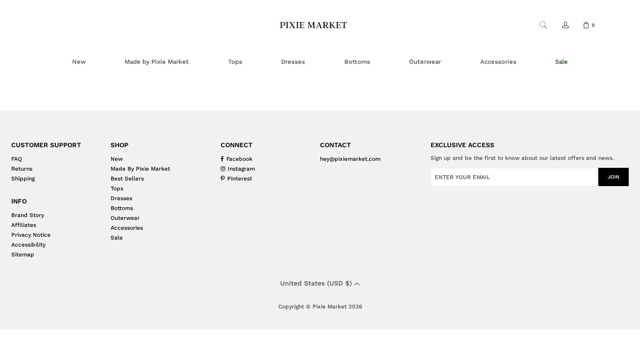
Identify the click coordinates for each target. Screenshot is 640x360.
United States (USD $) (317, 283)
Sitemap (22, 254)
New (117, 159)
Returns (21, 168)
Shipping (23, 178)
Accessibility (28, 244)
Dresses (121, 198)
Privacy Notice (31, 235)
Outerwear (125, 218)
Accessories (127, 228)
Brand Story (27, 215)
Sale (117, 237)
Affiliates (23, 225)
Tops (117, 188)
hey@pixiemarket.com (350, 159)
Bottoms (122, 208)
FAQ (16, 159)
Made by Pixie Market (140, 168)
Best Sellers (127, 178)
